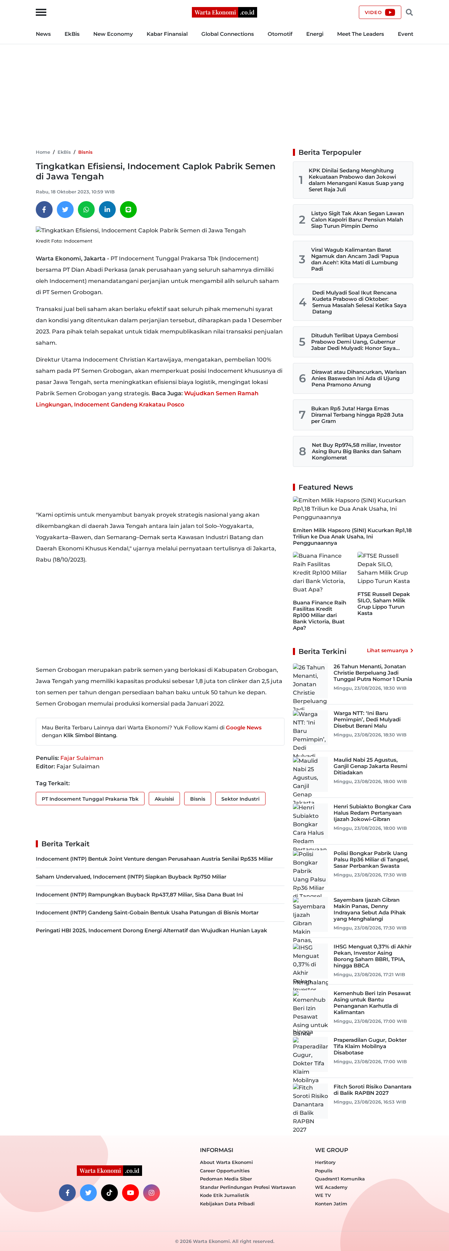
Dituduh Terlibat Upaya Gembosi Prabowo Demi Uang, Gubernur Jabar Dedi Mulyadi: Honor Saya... (355, 341)
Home (43, 152)
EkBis (72, 34)
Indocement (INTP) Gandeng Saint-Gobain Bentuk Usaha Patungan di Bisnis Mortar (147, 912)
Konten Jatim (331, 1203)
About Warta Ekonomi (226, 1162)
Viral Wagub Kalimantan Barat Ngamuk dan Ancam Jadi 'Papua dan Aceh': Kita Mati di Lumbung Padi (355, 259)
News (43, 34)
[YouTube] (130, 1192)
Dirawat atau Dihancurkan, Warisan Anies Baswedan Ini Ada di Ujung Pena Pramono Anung (358, 378)
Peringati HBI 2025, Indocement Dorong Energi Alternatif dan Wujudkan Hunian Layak (151, 930)
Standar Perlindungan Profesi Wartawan (248, 1187)
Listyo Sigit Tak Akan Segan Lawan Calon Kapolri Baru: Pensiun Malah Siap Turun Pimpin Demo (357, 219)
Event (405, 34)
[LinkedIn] (107, 209)
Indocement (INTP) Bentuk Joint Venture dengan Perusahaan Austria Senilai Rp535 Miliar (154, 858)
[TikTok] (109, 1192)
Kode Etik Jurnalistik (224, 1195)
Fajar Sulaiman (81, 758)
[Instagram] (151, 1192)
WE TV (323, 1195)
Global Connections (227, 34)
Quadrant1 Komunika (340, 1179)
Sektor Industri (240, 799)
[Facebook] (44, 209)
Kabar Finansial (167, 34)
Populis (324, 1170)
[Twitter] (65, 209)
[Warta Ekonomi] (224, 11)
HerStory (325, 1162)
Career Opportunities (225, 1170)
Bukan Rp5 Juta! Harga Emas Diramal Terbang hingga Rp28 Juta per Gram (357, 414)
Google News (244, 727)
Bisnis (85, 152)
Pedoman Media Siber (226, 1179)
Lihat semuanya (387, 650)
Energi (314, 34)
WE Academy (331, 1187)
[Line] (128, 209)
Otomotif (280, 34)
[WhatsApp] (86, 209)
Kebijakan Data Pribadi (227, 1203)
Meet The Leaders (360, 34)
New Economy (113, 34)
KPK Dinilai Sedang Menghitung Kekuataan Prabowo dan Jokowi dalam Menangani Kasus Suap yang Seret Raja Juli (356, 180)
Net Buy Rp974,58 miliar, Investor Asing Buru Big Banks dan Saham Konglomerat (356, 451)
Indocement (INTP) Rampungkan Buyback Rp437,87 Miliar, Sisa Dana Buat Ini (139, 894)
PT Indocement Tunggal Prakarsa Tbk (90, 799)
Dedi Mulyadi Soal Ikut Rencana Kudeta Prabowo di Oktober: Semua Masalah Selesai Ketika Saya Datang (359, 302)
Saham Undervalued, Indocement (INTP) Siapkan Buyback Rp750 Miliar (131, 876)
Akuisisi (164, 799)
